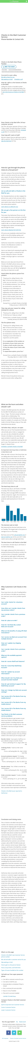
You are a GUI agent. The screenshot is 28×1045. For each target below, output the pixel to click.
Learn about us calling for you (9, 207)
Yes (17, 1022)
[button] (26, 1)
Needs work (22, 1022)
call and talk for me (19, 535)
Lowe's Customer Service (8, 1010)
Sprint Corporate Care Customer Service (12, 1004)
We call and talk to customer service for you (13, 959)
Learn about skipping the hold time (11, 230)
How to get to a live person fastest (10, 965)
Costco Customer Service (8, 1007)
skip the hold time (6, 141)
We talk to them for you (7, 77)
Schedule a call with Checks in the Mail (12, 446)
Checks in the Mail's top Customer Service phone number (13, 956)
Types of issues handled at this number (12, 970)
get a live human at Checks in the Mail (13, 92)
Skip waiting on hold (7, 79)
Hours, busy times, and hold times (11, 967)
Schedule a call (18, 79)
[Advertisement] (14, 108)
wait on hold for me (6, 537)
